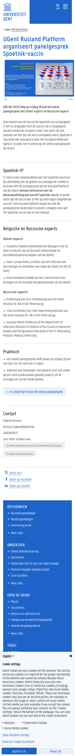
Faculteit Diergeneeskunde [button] (19, 453)
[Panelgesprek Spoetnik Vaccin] (37, 80)
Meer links (17, 533)
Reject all (55, 751)
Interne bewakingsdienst (25, 625)
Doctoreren (17, 557)
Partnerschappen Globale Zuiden (30, 569)
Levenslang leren (21, 525)
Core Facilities (19, 575)
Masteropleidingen (22, 519)
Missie (14, 601)
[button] (65, 6)
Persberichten (19, 29)
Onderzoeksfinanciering (25, 551)
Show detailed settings (15, 735)
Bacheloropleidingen (23, 513)
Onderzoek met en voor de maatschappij (34, 563)
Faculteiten (17, 607)
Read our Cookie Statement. (18, 741)
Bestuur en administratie (25, 613)
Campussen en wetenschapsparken (31, 619)
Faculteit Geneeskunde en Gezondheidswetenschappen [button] (34, 445)
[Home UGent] (16, 11)
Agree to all (19, 751)
